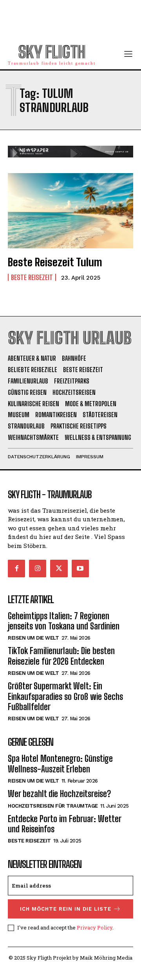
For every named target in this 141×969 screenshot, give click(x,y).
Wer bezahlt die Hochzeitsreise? (59, 793)
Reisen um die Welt (33, 638)
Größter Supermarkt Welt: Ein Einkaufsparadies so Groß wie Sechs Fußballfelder (65, 696)
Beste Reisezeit (32, 277)
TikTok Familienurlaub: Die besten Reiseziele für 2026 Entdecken (61, 655)
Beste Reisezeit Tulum (55, 262)
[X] (58, 568)
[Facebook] (16, 568)
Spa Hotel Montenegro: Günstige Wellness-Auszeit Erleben (60, 763)
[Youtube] (80, 568)
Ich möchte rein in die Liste (65, 909)
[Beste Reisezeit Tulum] (70, 210)
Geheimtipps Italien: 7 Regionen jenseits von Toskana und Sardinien (63, 621)
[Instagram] (37, 568)
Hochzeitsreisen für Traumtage (53, 806)
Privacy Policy (94, 927)
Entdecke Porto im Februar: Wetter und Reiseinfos (64, 824)
